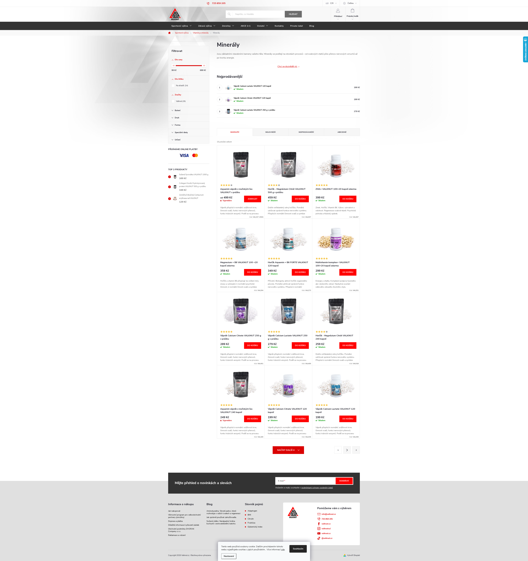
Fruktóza (251, 523)
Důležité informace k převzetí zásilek (183, 525)
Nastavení (229, 556)
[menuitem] (181, 26)
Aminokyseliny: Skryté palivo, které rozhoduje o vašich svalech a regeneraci (223, 512)
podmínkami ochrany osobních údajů (317, 487)
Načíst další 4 (286, 450)
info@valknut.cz (329, 514)
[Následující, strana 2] (347, 450)
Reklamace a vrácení (176, 535)
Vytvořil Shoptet (353, 555)
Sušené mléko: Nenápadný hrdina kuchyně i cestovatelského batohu (221, 522)
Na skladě (181, 85)
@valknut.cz (327, 538)
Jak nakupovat (174, 511)
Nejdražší (234, 132)
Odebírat (344, 481)
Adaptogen (252, 511)
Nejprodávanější (306, 132)
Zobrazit (252, 199)
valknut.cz (326, 523)
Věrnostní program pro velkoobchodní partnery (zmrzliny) (184, 516)
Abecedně (342, 132)
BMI (249, 515)
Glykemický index (255, 527)
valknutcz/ (326, 528)
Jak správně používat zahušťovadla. (222, 517)
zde (283, 549)
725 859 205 (327, 519)
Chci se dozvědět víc (287, 66)
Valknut (180, 101)
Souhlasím (298, 548)
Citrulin (251, 519)
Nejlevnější (270, 132)
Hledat (293, 14)
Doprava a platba (175, 521)
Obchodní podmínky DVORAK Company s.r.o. (181, 530)
